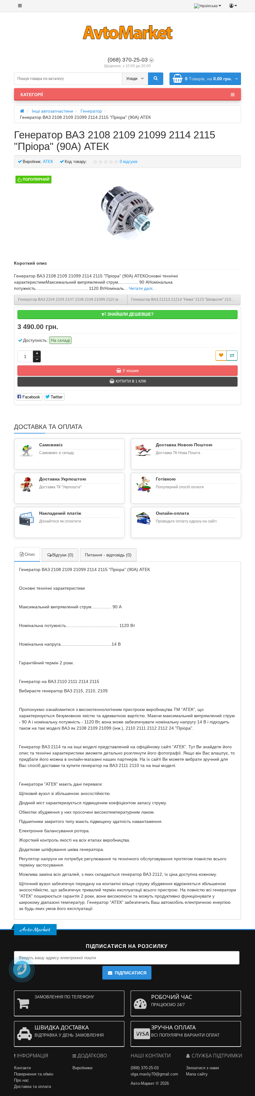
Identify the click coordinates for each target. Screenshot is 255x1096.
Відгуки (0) (62, 554)
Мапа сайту (197, 1074)
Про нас (21, 1080)
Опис (30, 554)
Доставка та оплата (32, 1086)
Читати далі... (142, 288)
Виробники (82, 1068)
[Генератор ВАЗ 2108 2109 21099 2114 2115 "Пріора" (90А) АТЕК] (127, 211)
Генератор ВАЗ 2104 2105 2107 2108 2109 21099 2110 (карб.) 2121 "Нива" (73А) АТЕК (73, 299)
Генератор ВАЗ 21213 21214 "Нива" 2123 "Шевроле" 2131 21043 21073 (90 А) (186, 299)
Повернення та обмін (33, 1074)
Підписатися (130, 972)
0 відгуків (128, 161)
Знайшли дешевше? (130, 314)
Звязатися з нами (202, 1068)
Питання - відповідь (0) (108, 554)
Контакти (22, 1068)
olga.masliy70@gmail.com (154, 1074)
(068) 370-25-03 (128, 60)
